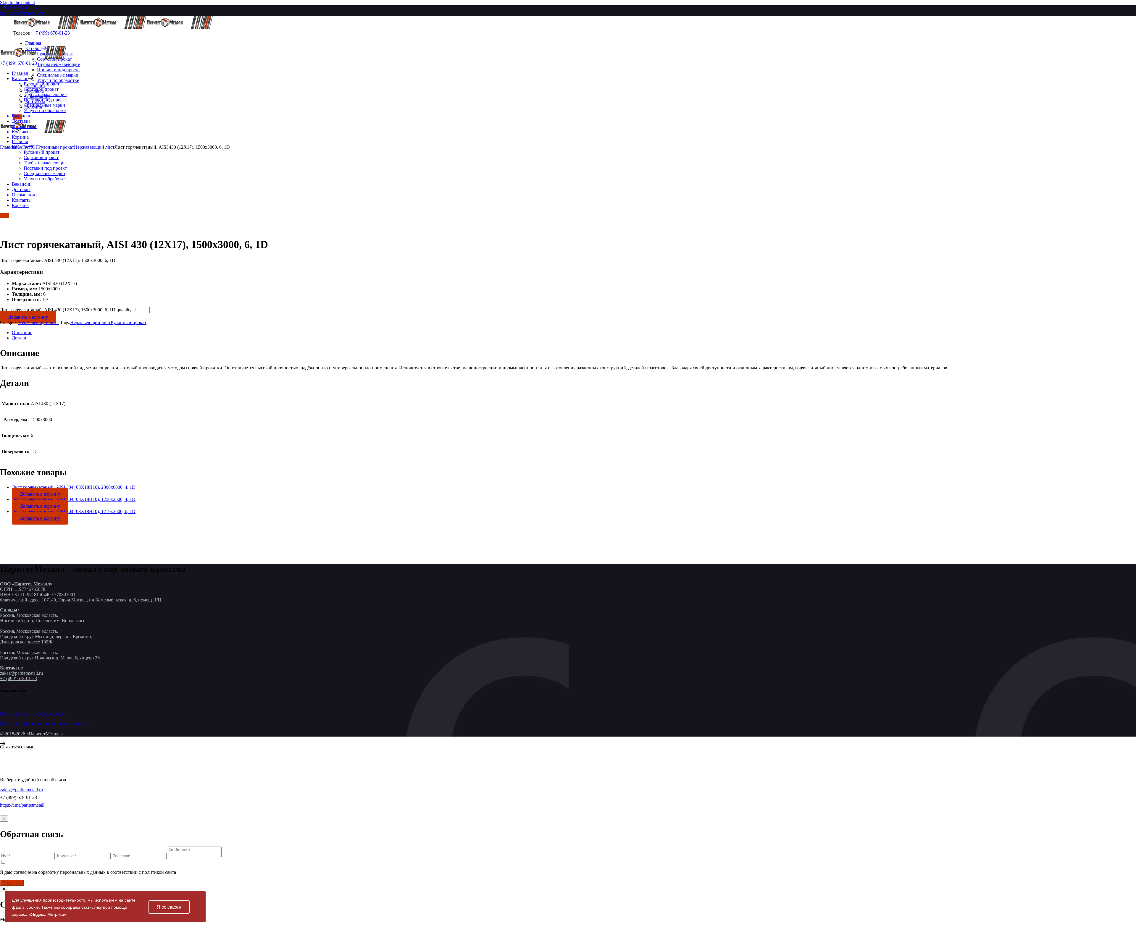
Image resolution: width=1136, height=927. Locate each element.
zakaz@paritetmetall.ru (21, 13)
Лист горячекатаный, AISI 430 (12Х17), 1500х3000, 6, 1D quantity (66, 309)
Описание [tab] (22, 332)
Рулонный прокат (128, 322)
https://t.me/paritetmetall (22, 805)
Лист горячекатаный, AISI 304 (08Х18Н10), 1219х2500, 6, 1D (73, 511)
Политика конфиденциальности (32, 713)
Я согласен (169, 907)
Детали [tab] (19, 337)
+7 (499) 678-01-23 (18, 7)
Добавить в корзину (28, 317)
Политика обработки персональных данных (44, 723)
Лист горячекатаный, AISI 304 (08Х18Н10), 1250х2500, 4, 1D (73, 499)
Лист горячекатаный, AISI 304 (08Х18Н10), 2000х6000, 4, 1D (73, 487)
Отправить (11, 883)
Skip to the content (17, 2)
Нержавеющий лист (38, 322)
